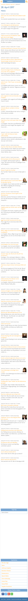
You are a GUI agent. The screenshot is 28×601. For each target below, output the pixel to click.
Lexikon (8, 1)
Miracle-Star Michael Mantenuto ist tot (11, 312)
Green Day (4, 581)
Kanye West (5, 584)
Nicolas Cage (5, 563)
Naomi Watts (5, 576)
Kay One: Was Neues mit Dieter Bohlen (11, 147)
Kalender (8, 4)
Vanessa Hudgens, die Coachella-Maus (11, 291)
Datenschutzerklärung (16, 599)
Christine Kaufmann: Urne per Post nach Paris (13, 48)
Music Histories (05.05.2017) (8, 459)
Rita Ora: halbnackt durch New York (10, 394)
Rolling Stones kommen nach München (11, 430)
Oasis (3, 565)
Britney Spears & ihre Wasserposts (10, 159)
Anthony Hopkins (6, 568)
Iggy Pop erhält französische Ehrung (11, 220)
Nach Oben (3, 599)
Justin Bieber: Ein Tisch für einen (9, 244)
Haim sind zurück (5, 323)
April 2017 (13, 4)
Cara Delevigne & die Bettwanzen (10, 25)
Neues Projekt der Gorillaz (8, 170)
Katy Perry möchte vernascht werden (11, 301)
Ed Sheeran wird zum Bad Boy (9, 442)
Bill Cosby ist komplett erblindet (9, 405)
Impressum (24, 599)
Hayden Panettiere (7, 586)
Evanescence (5, 573)
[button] (3, 594)
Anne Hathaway (6, 578)
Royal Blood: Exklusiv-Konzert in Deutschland (13, 347)
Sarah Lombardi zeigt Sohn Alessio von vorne (13, 358)
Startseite (3, 4)
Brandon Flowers (6, 570)
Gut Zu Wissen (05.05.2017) (8, 452)
